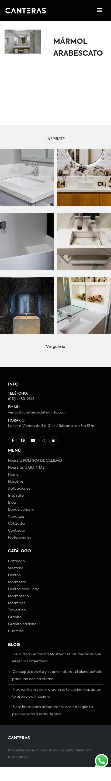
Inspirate (16, 495)
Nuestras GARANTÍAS (26, 467)
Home (13, 474)
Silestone (15, 568)
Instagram (43, 440)
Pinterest (23, 440)
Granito (15, 617)
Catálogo (16, 561)
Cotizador (17, 523)
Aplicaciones (19, 488)
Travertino (17, 610)
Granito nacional (22, 624)
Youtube (33, 440)
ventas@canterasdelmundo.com (37, 412)
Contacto (16, 530)
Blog (12, 502)
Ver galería (55, 347)
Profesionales (19, 537)
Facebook (13, 440)
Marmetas (17, 582)
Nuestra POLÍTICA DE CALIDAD (35, 460)
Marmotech (18, 596)
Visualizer (16, 516)
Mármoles (16, 603)
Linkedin (53, 440)
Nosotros (15, 481)
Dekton (14, 575)
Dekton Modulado (23, 589)
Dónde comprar (22, 509)
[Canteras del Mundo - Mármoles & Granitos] (25, 10)
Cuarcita (16, 631)
